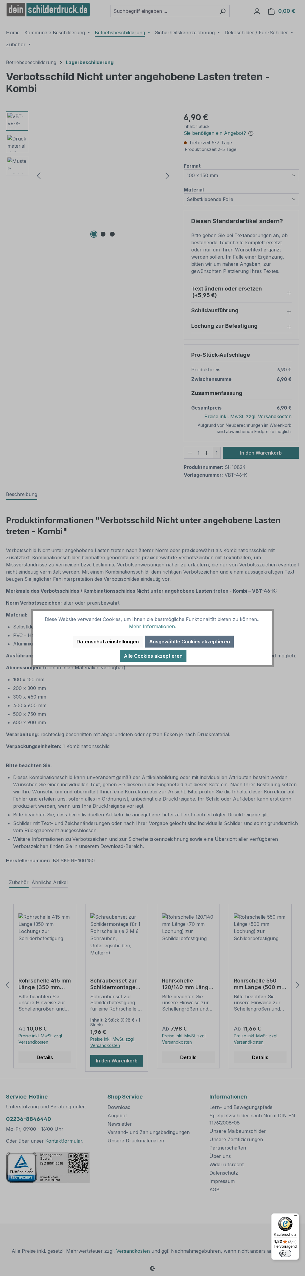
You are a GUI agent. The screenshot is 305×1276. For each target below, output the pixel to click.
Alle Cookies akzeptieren (153, 656)
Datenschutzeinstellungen (108, 642)
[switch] (285, 1253)
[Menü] (295, 1217)
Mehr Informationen (152, 626)
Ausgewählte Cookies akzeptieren (189, 642)
